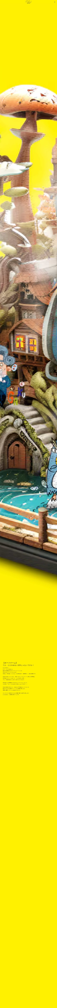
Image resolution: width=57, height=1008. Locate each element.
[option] (28, 331)
